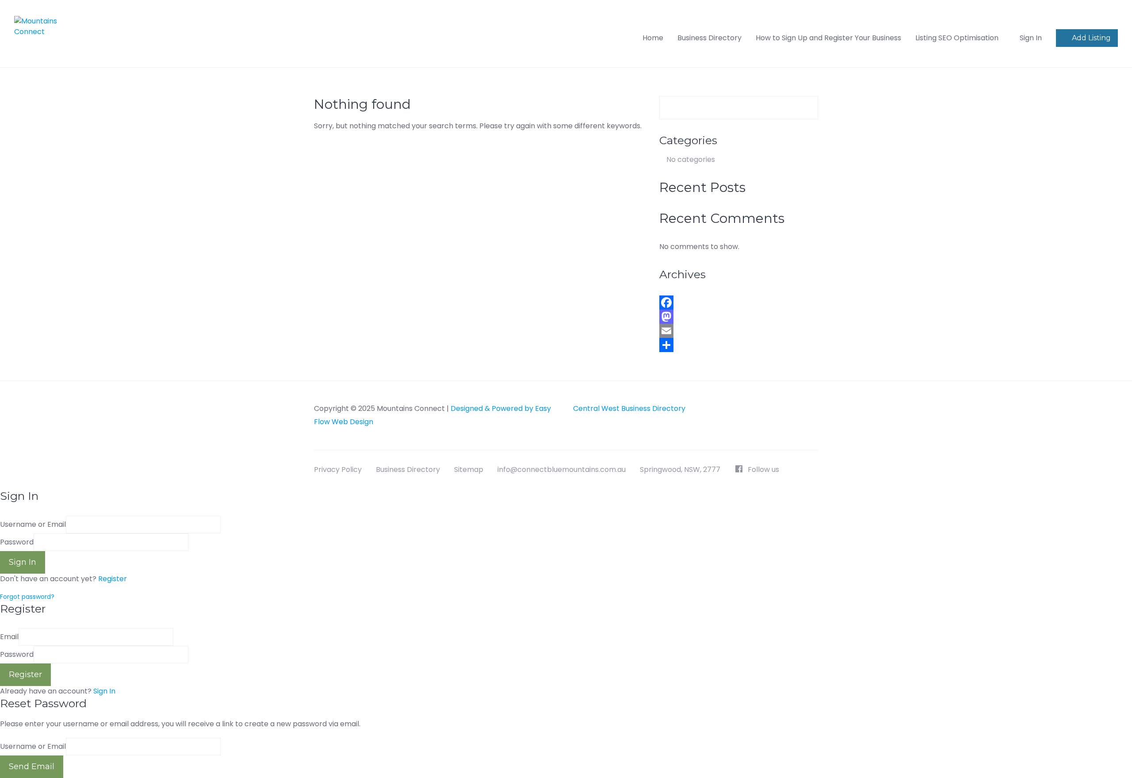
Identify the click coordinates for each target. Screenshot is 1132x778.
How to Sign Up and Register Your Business (828, 38)
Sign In (104, 691)
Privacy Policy (338, 469)
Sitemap (468, 469)
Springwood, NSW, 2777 (680, 469)
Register (112, 579)
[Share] (738, 345)
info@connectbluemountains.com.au (561, 469)
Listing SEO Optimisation (956, 38)
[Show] (191, 542)
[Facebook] (738, 302)
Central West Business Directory (629, 408)
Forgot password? (27, 596)
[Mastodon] (738, 317)
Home (652, 38)
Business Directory (709, 38)
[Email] (738, 331)
